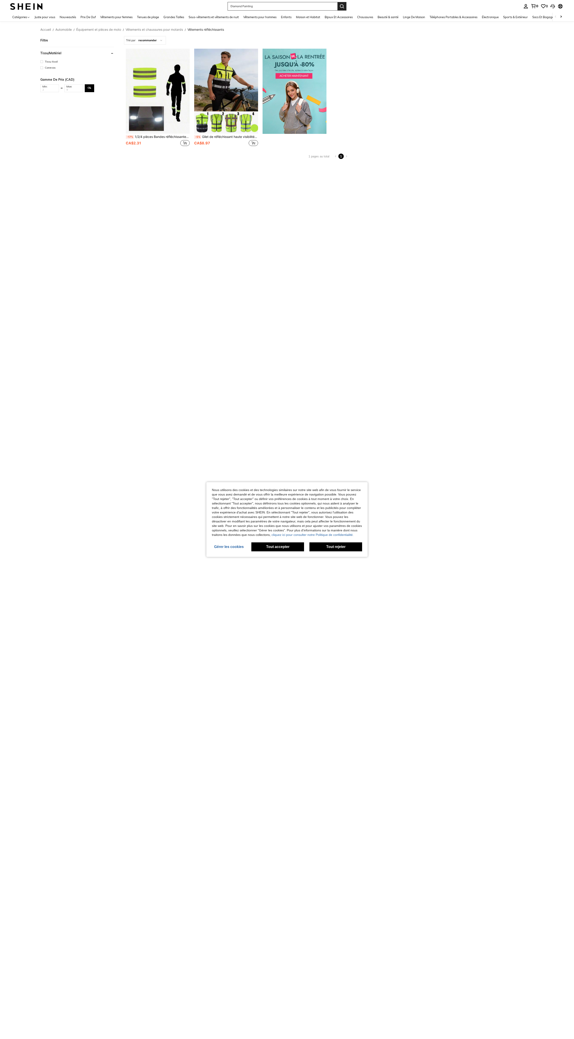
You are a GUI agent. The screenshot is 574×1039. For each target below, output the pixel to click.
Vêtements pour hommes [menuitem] (259, 17)
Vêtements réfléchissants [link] (205, 29)
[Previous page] (335, 156)
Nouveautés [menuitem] (68, 17)
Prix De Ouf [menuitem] (88, 17)
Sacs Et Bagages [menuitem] (543, 17)
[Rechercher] (341, 6)
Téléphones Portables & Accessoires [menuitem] (453, 17)
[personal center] (525, 6)
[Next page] (346, 156)
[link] (534, 6)
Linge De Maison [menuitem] (414, 17)
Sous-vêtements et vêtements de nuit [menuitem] (214, 17)
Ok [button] (89, 87)
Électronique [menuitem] (490, 17)
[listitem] (157, 98)
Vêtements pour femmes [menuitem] (116, 17)
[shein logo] (26, 6)
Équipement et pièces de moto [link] (98, 29)
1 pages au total (319, 156)
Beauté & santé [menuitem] (388, 17)
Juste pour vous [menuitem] (45, 17)
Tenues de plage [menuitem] (148, 17)
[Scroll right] (561, 17)
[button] (552, 6)
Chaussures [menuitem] (365, 17)
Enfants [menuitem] (286, 17)
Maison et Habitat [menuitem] (308, 17)
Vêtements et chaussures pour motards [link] (154, 29)
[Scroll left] (555, 17)
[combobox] (145, 40)
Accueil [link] (45, 29)
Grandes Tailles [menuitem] (173, 17)
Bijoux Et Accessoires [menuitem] (339, 17)
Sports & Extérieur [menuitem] (515, 17)
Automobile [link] (63, 29)
